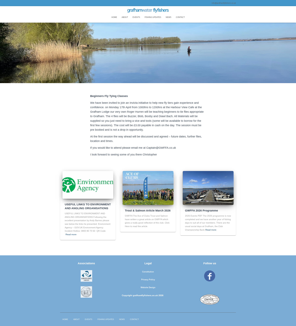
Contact (180, 17)
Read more (71, 234)
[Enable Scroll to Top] (290, 320)
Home (114, 17)
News (168, 17)
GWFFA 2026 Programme (201, 210)
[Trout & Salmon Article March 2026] (148, 188)
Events (136, 17)
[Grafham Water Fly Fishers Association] (148, 10)
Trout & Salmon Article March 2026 (148, 210)
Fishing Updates (153, 17)
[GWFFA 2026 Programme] (208, 188)
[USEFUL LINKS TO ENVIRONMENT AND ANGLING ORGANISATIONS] (87, 184)
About (125, 17)
